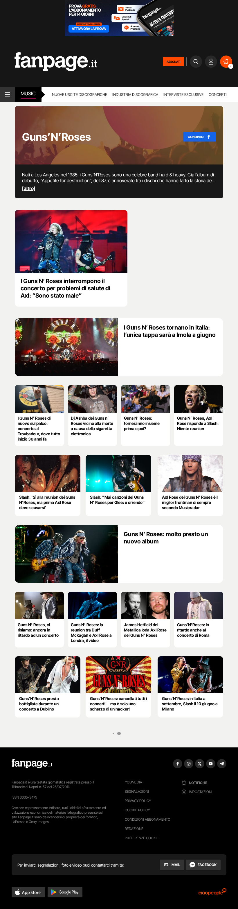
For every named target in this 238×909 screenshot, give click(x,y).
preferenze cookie (141, 838)
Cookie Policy (137, 810)
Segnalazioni (137, 791)
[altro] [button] (28, 188)
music (28, 93)
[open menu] (7, 94)
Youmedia (133, 782)
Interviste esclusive (183, 94)
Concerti (218, 94)
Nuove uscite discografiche (79, 94)
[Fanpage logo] (48, 62)
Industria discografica (135, 94)
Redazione (134, 828)
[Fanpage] (32, 763)
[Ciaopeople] (212, 893)
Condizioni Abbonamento (147, 819)
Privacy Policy (138, 801)
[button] (28, 892)
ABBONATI (173, 61)
